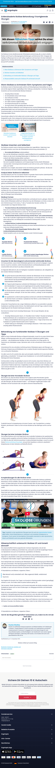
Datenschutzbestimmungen (35, 705)
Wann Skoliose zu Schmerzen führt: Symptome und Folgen (21, 69)
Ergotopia (5, 734)
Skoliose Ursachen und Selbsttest (14, 72)
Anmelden (27, 697)
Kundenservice (6, 714)
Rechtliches (5, 743)
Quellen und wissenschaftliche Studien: (13, 606)
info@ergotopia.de (5, 720)
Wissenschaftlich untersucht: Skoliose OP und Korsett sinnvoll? (22, 78)
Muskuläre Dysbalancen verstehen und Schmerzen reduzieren (9, 135)
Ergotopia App (6, 748)
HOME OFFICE (4, 6)
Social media (6, 725)
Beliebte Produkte (8, 729)
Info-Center (5, 739)
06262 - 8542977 (5, 717)
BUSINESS (11, 6)
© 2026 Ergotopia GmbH (6, 763)
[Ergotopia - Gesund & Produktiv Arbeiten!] (10, 10)
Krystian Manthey (14, 625)
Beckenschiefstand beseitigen (14, 442)
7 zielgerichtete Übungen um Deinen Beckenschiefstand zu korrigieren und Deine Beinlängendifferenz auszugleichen (27, 137)
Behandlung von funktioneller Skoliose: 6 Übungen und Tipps (22, 75)
